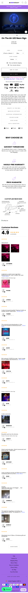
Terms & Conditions (14, 565)
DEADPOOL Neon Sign (10, 391)
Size (8, 50)
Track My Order (14, 572)
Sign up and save (13, 576)
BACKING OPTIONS (14, 111)
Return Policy (14, 562)
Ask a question (13, 123)
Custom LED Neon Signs (10, 277)
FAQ (14, 556)
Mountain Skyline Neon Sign (11, 435)
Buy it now (14, 74)
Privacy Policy (14, 567)
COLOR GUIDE (14, 117)
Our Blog (14, 569)
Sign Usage (13, 56)
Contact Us (14, 558)
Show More (5, 276)
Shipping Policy (14, 560)
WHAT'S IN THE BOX (13, 108)
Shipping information (14, 114)
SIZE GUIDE (14, 120)
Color (20, 50)
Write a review (5, 229)
